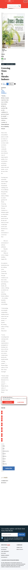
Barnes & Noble (1, 418)
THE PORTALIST (4, 557)
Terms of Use (19, 547)
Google (1, 435)
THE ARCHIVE (3, 549)
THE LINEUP (3, 553)
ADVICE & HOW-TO (10, 64)
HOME (3, 64)
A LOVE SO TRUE (4, 547)
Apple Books (1, 430)
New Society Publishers (3, 92)
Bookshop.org (1, 424)
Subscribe (25, 1)
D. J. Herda (4, 84)
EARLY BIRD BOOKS (5, 551)
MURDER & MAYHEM (5, 555)
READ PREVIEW (4, 50)
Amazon (1, 412)
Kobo (1, 439)
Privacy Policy (20, 549)
